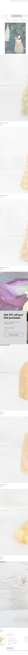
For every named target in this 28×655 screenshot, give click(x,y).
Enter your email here (9, 327)
